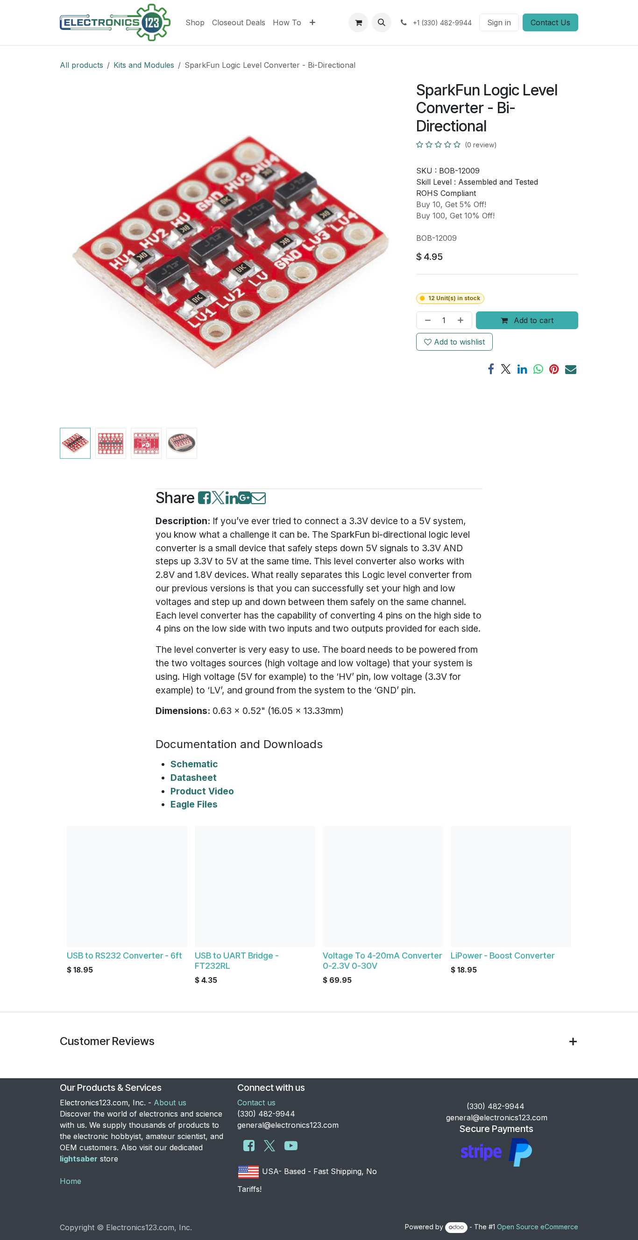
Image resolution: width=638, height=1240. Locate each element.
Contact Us (550, 22)
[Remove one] (426, 320)
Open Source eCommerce (537, 1227)
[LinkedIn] (522, 369)
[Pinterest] (554, 369)
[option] (319, 908)
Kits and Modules (143, 65)
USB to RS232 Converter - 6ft (124, 955)
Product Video (202, 791)
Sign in (499, 22)
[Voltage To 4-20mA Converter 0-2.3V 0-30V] (383, 886)
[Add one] (462, 320)
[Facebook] (491, 369)
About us (170, 1102)
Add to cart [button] (532, 320)
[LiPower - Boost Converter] (511, 886)
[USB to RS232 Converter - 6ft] (127, 886)
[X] (505, 369)
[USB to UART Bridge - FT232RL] (255, 886)
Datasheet (193, 777)
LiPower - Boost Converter (502, 955)
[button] (381, 22)
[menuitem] (195, 22)
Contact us (256, 1102)
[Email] (570, 369)
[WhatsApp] (538, 369)
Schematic (194, 764)
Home (70, 1181)
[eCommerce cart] (358, 22)
